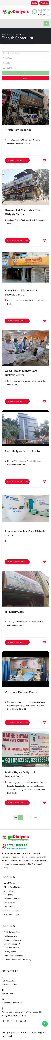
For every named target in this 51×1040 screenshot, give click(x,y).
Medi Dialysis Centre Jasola (22, 451)
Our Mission (9, 891)
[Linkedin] (12, 1021)
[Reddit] (25, 1021)
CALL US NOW (44, 10)
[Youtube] (21, 1021)
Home (4, 34)
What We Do (9, 883)
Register (44, 3)
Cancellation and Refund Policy (17, 959)
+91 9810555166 (9, 984)
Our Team (8, 895)
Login (34, 3)
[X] (8, 1021)
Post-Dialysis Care (12, 932)
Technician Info (10, 936)
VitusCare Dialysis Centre (21, 692)
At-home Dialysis (11, 910)
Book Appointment (16, 160)
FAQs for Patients (11, 948)
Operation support (12, 944)
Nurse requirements (12, 940)
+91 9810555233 (44, 13)
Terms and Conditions (13, 955)
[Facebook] (3, 1021)
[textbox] (25, 58)
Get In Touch (9, 902)
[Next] (35, 817)
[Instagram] (16, 1021)
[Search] (25, 73)
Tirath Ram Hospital (18, 130)
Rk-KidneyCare (14, 612)
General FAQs (10, 906)
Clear (25, 78)
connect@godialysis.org (12, 1003)
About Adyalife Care (13, 887)
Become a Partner (11, 898)
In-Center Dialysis (11, 914)
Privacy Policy (10, 951)
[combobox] (25, 58)
